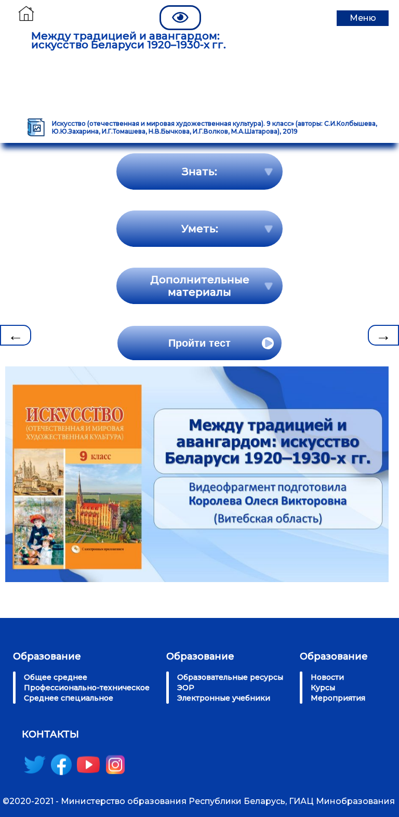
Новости (327, 677)
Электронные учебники (223, 698)
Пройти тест (199, 343)
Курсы (323, 687)
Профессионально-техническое (87, 687)
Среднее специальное (68, 698)
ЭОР (185, 687)
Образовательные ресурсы (230, 677)
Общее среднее (55, 677)
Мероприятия (338, 698)
